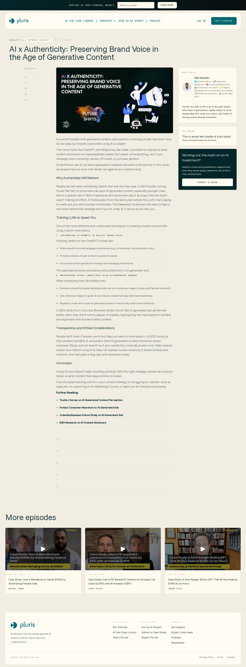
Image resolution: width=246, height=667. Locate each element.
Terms (220, 657)
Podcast (155, 20)
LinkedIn (231, 657)
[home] (18, 21)
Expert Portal (149, 637)
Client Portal (120, 637)
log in (201, 20)
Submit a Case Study (153, 632)
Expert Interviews (182, 632)
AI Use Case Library (79, 20)
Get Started (120, 627)
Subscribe (167, 5)
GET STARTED (223, 21)
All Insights (178, 627)
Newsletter (178, 642)
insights (106, 20)
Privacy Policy (206, 657)
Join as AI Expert (131, 20)
